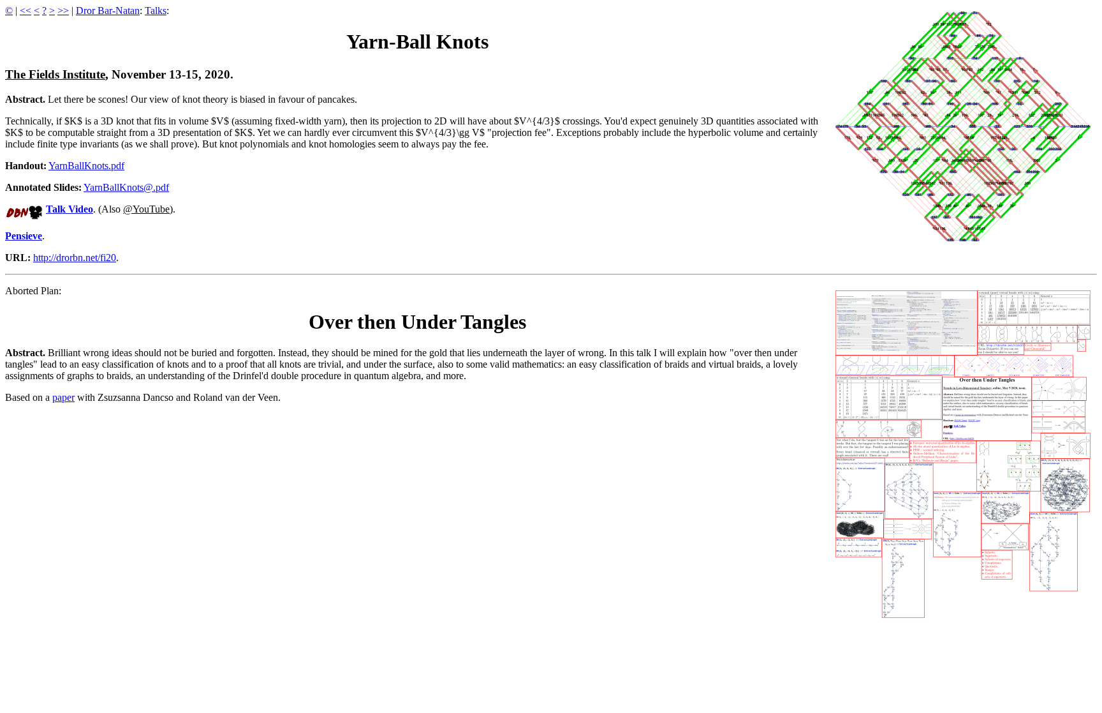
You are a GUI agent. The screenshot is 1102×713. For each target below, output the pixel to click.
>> (63, 10)
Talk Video (69, 209)
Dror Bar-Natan (108, 10)
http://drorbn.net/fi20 (74, 257)
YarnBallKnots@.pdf (126, 187)
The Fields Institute (55, 74)
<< (25, 10)
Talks (155, 10)
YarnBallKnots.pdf (86, 165)
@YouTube (146, 209)
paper (63, 397)
